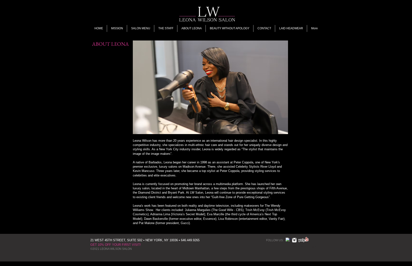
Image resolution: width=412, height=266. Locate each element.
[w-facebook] (288, 240)
